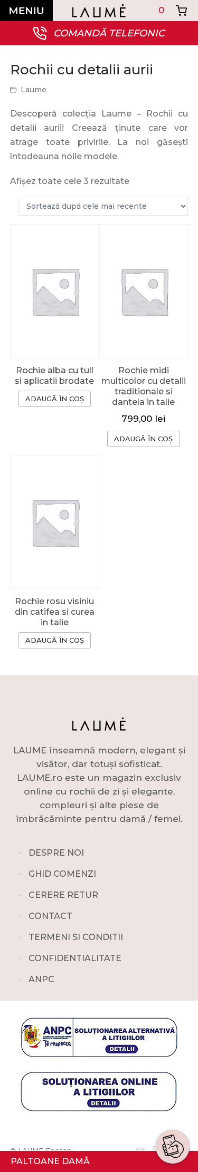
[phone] (172, 1113)
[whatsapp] (172, 1062)
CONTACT (50, 916)
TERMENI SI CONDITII (76, 937)
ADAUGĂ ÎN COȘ (54, 398)
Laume (33, 89)
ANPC (41, 979)
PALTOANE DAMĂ (50, 1161)
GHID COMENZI (62, 874)
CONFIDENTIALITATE (75, 958)
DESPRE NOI (56, 853)
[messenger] (172, 1087)
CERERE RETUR (63, 895)
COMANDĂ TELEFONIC (109, 33)
